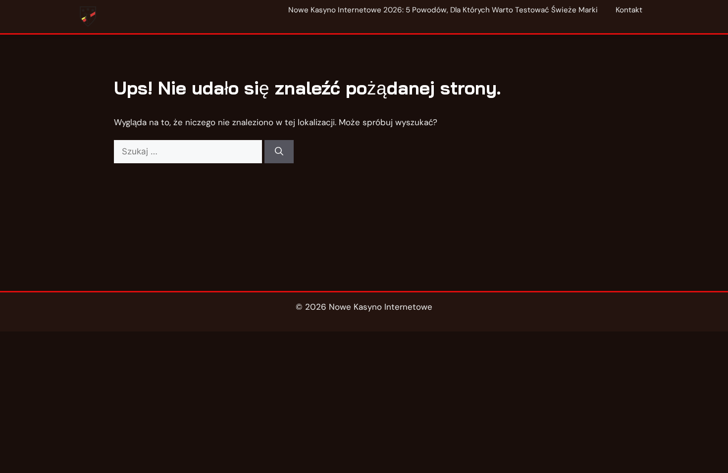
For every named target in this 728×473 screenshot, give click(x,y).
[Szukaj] (279, 152)
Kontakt (629, 10)
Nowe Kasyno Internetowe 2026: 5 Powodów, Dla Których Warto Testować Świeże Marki (443, 10)
